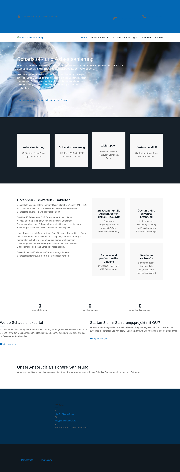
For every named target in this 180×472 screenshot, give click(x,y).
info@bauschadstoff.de (131, 19)
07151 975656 (156, 16)
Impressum (46, 460)
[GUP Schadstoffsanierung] (30, 37)
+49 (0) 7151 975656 (64, 414)
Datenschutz (27, 460)
